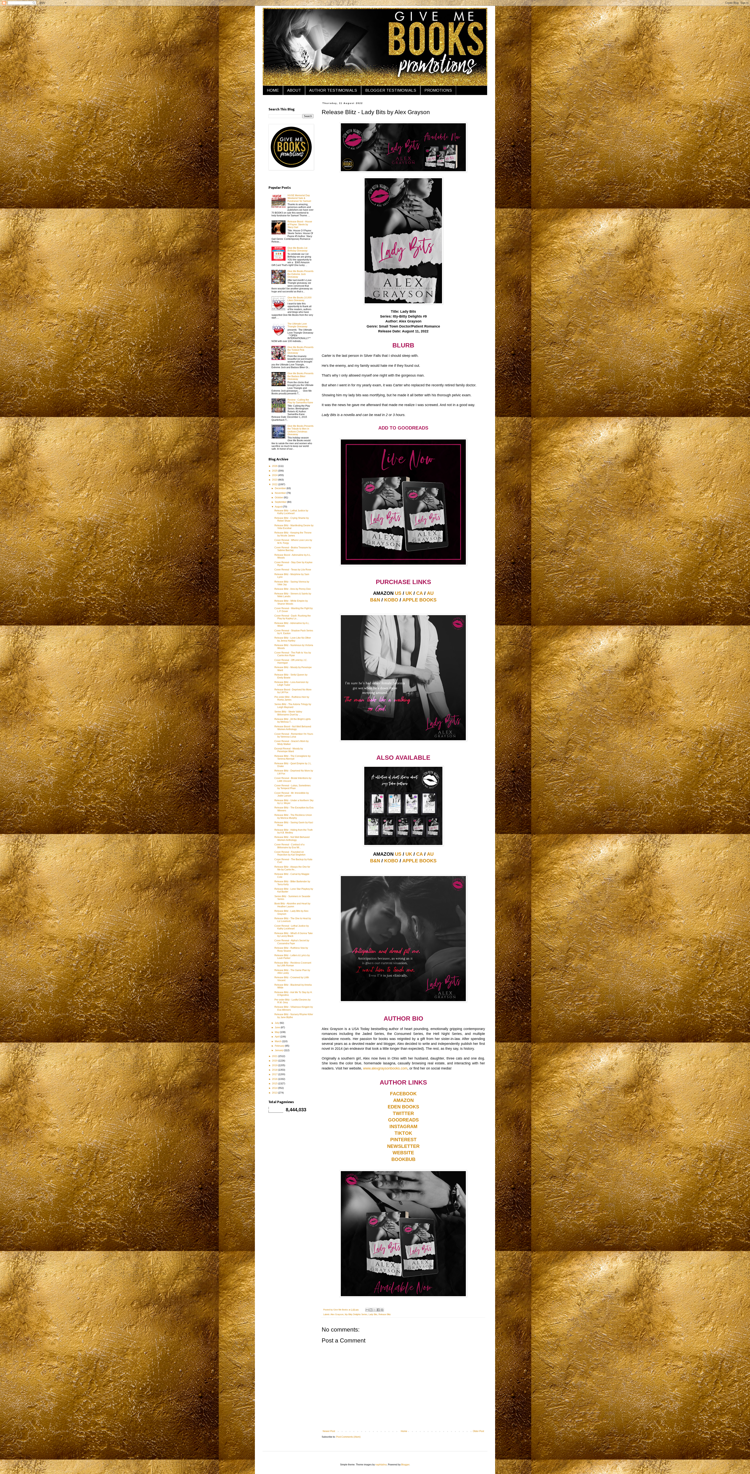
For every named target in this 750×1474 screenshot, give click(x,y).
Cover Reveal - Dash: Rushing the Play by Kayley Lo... (292, 617)
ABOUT (294, 90)
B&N (375, 599)
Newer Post (329, 1431)
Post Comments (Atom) (348, 1437)
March (278, 1041)
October (279, 497)
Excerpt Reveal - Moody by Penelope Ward (288, 750)
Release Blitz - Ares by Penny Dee (292, 589)
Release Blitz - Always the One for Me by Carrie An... (292, 868)
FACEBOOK (403, 1093)
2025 (275, 470)
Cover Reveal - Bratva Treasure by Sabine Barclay (292, 549)
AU (430, 593)
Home (404, 1431)
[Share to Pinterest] (382, 1310)
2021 (275, 1056)
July (277, 1023)
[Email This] (367, 1310)
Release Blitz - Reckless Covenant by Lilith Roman (292, 964)
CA (419, 593)
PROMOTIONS (438, 90)
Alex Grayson (337, 1314)
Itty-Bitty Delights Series (356, 1314)
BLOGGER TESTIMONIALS (390, 90)
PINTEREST (403, 1139)
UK (408, 593)
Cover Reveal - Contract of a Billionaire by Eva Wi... (289, 846)
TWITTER (403, 1113)
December (281, 488)
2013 (275, 1092)
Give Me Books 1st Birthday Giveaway (297, 249)
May (277, 1032)
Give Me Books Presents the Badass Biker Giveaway (300, 376)
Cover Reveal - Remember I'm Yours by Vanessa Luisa (293, 735)
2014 (275, 1088)
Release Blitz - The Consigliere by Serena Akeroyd (292, 757)
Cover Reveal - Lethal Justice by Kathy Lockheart (291, 927)
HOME (273, 90)
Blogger (405, 1464)
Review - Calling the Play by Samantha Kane (300, 401)
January (279, 1050)
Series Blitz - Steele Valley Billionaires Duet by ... (288, 713)
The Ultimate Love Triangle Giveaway (297, 325)
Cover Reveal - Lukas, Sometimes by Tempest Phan (292, 787)
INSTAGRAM (403, 1126)
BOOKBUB (403, 1159)
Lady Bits (373, 1314)
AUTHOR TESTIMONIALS (333, 90)
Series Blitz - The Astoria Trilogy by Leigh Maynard (292, 705)
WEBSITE (403, 1152)
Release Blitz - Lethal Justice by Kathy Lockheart (291, 512)
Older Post (478, 1431)
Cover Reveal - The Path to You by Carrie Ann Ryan (292, 654)
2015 (275, 1083)
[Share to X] (375, 1310)
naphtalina (381, 1464)
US (398, 593)
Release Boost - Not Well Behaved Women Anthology (292, 728)
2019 (275, 1065)
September (281, 502)
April (277, 1036)
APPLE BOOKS (419, 599)
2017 (275, 1074)
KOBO (391, 599)
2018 (275, 1070)
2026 (275, 466)
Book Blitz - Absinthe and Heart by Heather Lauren (292, 905)
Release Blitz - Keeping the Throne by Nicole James (293, 534)
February (280, 1045)
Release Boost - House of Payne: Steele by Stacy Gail (300, 224)
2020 (275, 1060)
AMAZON (403, 1100)
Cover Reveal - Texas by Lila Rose (292, 569)
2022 (275, 484)
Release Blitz (385, 1314)
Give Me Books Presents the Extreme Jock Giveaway (300, 274)
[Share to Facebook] (378, 1310)
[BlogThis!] (371, 1310)
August (279, 506)
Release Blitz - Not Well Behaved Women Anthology (292, 838)
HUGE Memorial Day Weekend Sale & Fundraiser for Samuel (299, 198)
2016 (275, 1079)
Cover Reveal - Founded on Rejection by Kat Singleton (289, 853)
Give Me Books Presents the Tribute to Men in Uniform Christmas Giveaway (300, 430)
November (281, 493)
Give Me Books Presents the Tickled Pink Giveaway (300, 350)
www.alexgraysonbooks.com (385, 1068)
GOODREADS (403, 1119)
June (278, 1027)
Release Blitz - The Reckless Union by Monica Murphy (293, 816)
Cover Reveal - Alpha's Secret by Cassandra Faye (291, 942)
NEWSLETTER (403, 1146)
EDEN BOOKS (403, 1106)
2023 (275, 479)
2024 (275, 475)
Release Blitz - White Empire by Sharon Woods (291, 602)
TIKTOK (403, 1133)
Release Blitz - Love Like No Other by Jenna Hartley (292, 639)
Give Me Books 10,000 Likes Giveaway (300, 299)
